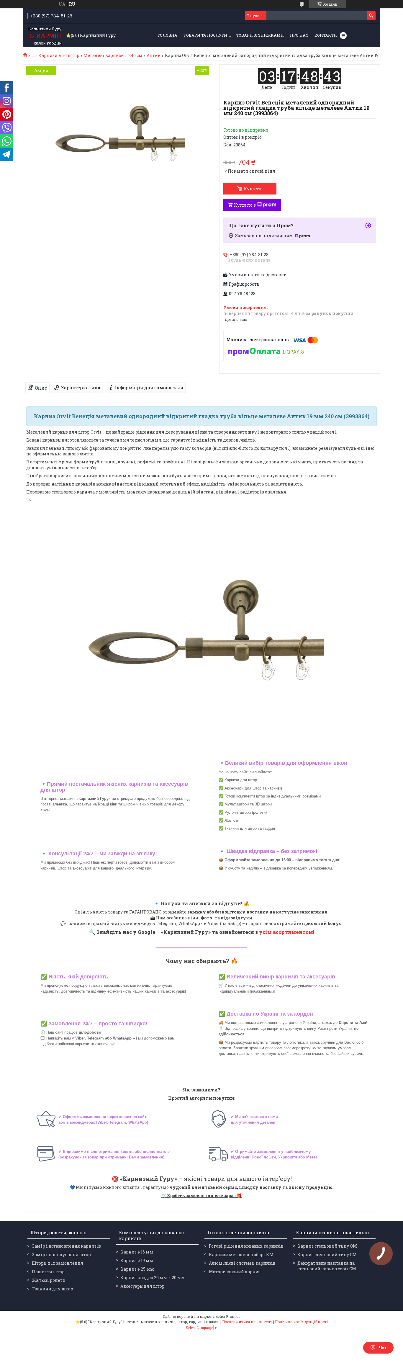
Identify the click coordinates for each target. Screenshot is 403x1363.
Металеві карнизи (103, 55)
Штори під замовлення (57, 1263)
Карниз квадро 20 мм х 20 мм (152, 1277)
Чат (382, 1347)
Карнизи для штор (58, 55)
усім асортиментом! (286, 932)
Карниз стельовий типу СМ (327, 1254)
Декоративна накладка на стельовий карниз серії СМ (326, 1266)
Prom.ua (233, 1316)
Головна (167, 35)
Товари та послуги (205, 35)
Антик (153, 55)
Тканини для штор (52, 1289)
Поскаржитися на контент (247, 1321)
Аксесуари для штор (142, 1286)
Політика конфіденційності (301, 1321)
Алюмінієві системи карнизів (242, 1263)
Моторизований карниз (235, 1271)
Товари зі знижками (260, 35)
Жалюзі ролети (48, 1280)
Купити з (245, 205)
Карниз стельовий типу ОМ (327, 1246)
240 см (135, 55)
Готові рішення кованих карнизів (246, 1246)
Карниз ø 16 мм (136, 1252)
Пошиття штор (48, 1271)
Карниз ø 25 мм (137, 1269)
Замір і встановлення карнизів (66, 1246)
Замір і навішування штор (61, 1254)
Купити (253, 189)
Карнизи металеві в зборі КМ (241, 1254)
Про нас (299, 35)
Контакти (325, 35)
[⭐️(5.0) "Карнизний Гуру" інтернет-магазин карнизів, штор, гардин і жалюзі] (45, 35)
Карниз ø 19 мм (136, 1260)
